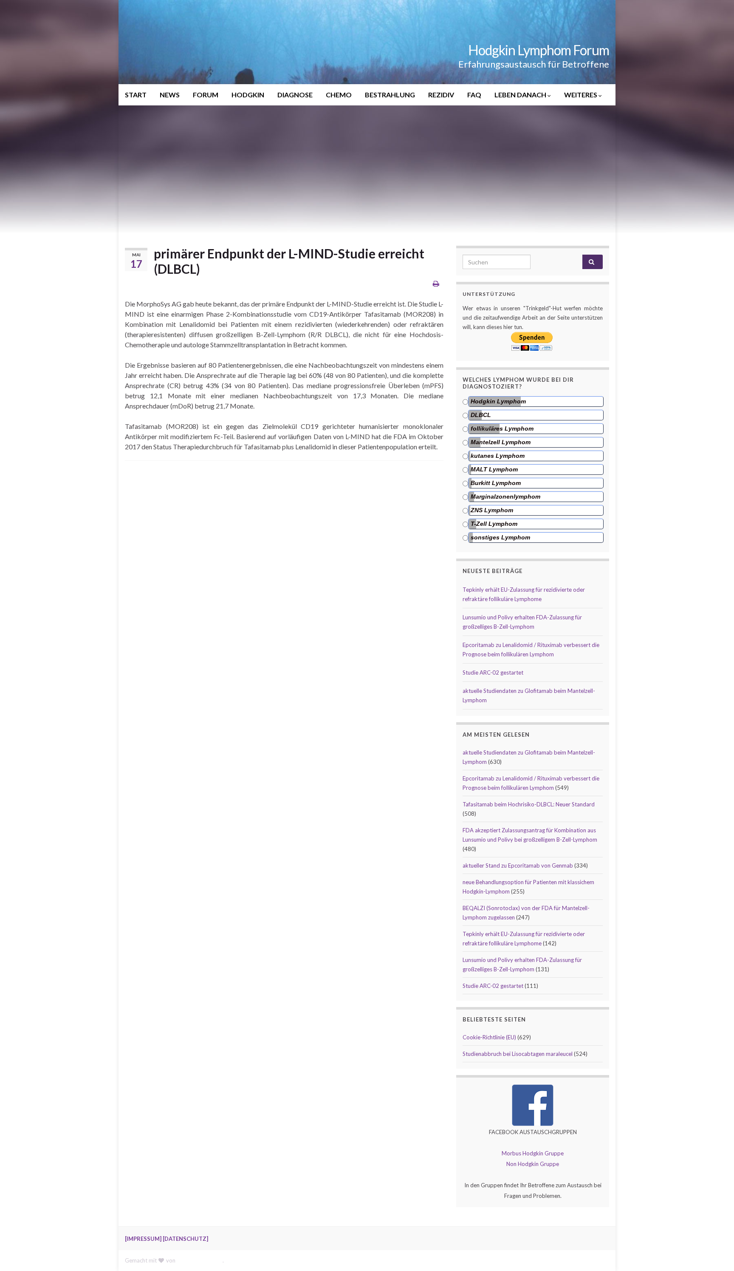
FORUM (205, 95)
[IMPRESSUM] (143, 1238)
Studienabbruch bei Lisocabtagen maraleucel (518, 1053)
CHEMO (339, 95)
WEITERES (581, 95)
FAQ (474, 95)
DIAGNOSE (295, 95)
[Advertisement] (367, 169)
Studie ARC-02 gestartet (493, 672)
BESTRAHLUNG (390, 95)
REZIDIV (441, 95)
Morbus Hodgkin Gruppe (533, 1153)
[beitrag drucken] (436, 283)
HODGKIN (247, 95)
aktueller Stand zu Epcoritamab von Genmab (518, 865)
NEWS (170, 95)
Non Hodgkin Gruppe (532, 1163)
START (136, 95)
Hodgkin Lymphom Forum (538, 50)
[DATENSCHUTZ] (185, 1238)
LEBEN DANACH (521, 95)
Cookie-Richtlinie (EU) (489, 1037)
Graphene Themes (200, 1260)
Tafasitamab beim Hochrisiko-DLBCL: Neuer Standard (529, 804)
